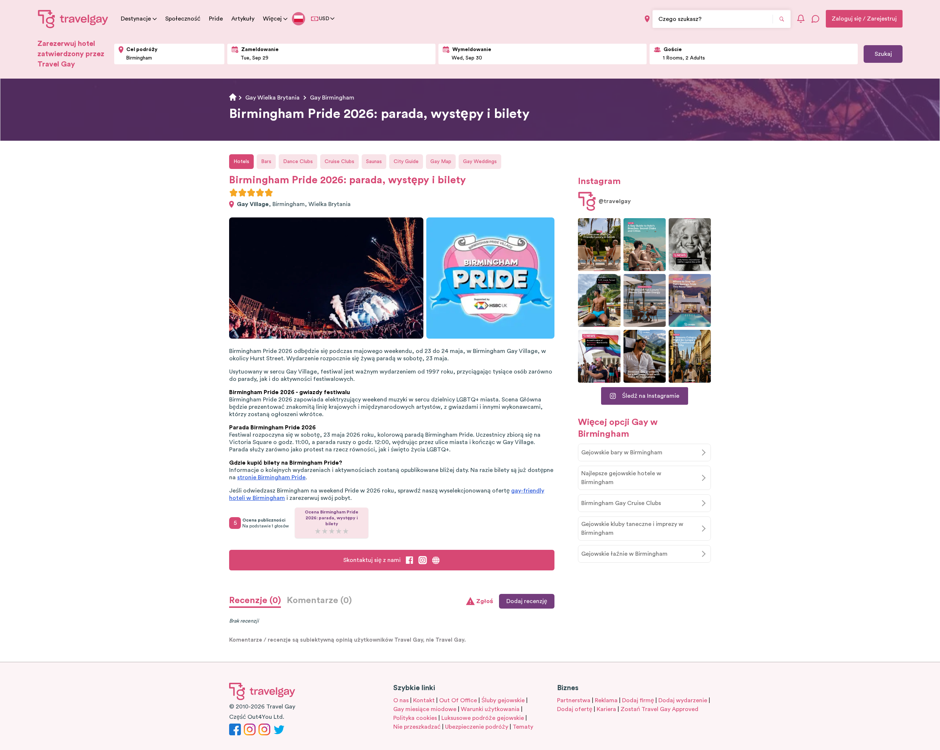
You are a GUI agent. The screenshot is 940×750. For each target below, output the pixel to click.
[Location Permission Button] (647, 18)
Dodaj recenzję (526, 601)
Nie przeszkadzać (417, 727)
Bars (266, 161)
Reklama (606, 700)
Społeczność (182, 19)
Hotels (241, 161)
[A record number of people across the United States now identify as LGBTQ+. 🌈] (599, 356)
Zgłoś (484, 601)
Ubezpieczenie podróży (476, 727)
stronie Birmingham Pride (271, 477)
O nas (401, 700)
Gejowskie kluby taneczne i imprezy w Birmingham (632, 528)
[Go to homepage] (73, 18)
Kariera (606, 709)
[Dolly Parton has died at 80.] (690, 244)
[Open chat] (815, 18)
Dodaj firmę (638, 700)
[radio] (233, 192)
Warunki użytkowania (490, 709)
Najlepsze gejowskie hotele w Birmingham (621, 477)
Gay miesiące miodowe (424, 709)
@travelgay (615, 201)
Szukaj (883, 54)
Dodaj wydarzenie (682, 700)
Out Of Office (458, 700)
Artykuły (242, 19)
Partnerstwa (573, 700)
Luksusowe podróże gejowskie (482, 718)
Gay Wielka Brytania (272, 98)
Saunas (374, 161)
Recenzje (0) (255, 600)
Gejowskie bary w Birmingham (621, 452)
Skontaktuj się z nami (372, 560)
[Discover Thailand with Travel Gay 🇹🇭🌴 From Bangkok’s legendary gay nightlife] (599, 300)
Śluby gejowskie (503, 700)
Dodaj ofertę (574, 709)
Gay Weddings (480, 161)
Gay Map (440, 161)
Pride (216, 19)
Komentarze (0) (319, 600)
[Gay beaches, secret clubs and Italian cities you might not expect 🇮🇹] (644, 244)
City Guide (406, 161)
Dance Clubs (298, 161)
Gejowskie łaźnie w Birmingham (624, 554)
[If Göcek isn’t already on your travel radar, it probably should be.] (599, 244)
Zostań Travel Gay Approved (659, 709)
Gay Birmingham (332, 98)
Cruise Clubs (339, 161)
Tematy (523, 727)
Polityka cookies (415, 718)
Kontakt (424, 700)
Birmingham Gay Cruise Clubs (621, 503)
